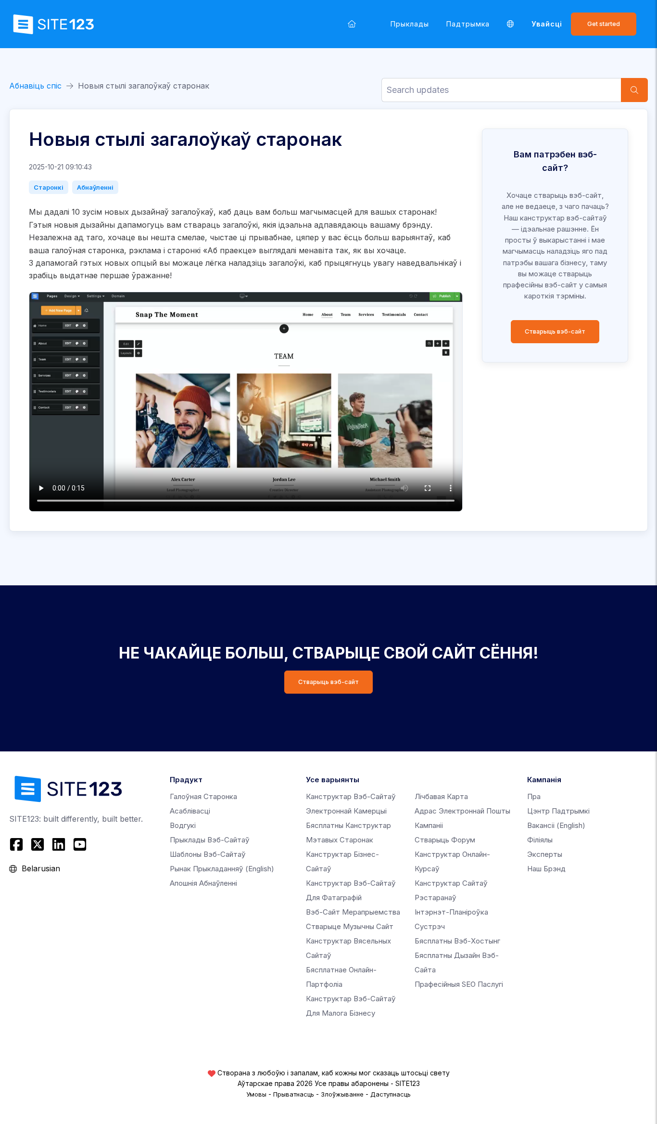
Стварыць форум (445, 839)
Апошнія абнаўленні (203, 883)
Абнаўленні (95, 187)
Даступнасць (390, 1094)
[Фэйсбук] (17, 844)
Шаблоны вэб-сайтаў (208, 854)
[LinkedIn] (58, 844)
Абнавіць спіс (35, 85)
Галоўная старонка (203, 796)
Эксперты (544, 854)
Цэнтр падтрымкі (558, 810)
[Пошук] (634, 90)
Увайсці (546, 24)
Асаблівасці (190, 810)
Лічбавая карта (441, 796)
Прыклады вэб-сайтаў (210, 839)
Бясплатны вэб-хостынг (457, 940)
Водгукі (183, 825)
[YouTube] (79, 844)
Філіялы (540, 839)
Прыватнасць (293, 1094)
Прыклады (410, 24)
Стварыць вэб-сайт (555, 331)
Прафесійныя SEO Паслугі (459, 984)
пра (534, 796)
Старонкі (48, 187)
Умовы (256, 1094)
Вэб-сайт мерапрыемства (353, 912)
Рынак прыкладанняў (222, 868)
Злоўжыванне (342, 1094)
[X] (37, 844)
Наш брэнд (546, 868)
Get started (603, 23)
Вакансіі (556, 825)
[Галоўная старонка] (352, 24)
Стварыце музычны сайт (349, 926)
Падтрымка (468, 24)
